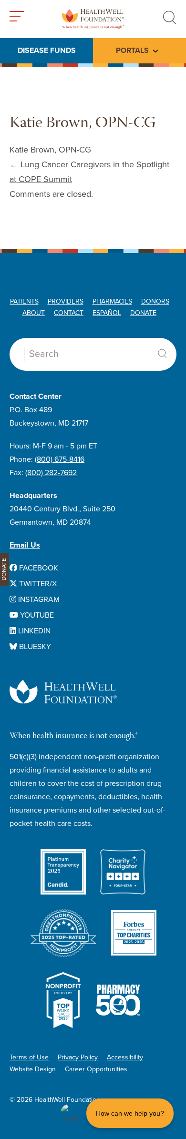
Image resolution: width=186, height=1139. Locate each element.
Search (162, 353)
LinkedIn (33, 631)
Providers (65, 301)
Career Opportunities (96, 1069)
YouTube (36, 615)
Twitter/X (37, 584)
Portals (132, 50)
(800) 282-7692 (51, 473)
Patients (24, 301)
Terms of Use (29, 1057)
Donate (143, 313)
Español (107, 313)
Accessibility (125, 1057)
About (33, 313)
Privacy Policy (78, 1057)
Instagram (38, 599)
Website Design (33, 1069)
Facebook (37, 568)
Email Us (25, 545)
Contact (68, 313)
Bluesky (34, 646)
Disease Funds (47, 50)
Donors (155, 301)
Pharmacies (112, 301)
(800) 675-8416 (59, 459)
